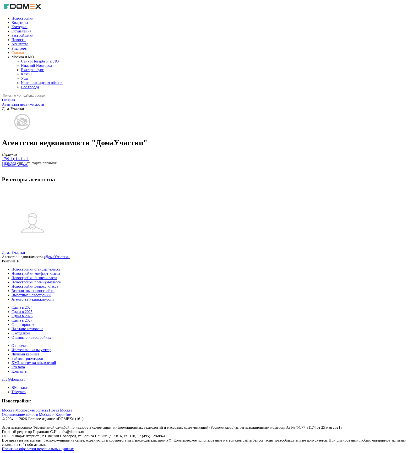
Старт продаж (22, 325)
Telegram (18, 392)
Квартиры (19, 23)
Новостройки (22, 18)
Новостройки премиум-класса (36, 282)
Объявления (21, 31)
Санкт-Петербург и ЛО (40, 61)
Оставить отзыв (15, 165)
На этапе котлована (27, 329)
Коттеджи (19, 27)
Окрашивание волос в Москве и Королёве (36, 414)
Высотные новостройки (31, 295)
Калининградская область (42, 83)
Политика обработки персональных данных (38, 449)
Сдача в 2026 (22, 316)
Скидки (17, 53)
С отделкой (20, 333)
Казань (26, 74)
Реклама (18, 367)
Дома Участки (13, 252)
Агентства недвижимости (32, 299)
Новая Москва (60, 410)
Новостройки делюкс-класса (34, 286)
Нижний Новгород (36, 65)
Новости (18, 40)
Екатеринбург (32, 70)
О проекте (19, 346)
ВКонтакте (20, 387)
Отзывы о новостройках (31, 337)
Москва (8, 410)
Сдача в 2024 (22, 307)
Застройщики (22, 35)
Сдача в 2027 (22, 320)
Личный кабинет (25, 354)
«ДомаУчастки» (57, 257)
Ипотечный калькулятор (31, 350)
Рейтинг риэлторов (27, 358)
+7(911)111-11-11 (15, 159)
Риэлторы (19, 48)
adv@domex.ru (13, 379)
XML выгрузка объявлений (33, 363)
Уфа (24, 78)
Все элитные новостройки (32, 291)
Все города (30, 87)
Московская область (31, 410)
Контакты (19, 371)
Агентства (19, 44)
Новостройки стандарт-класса (35, 269)
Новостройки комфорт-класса (35, 273)
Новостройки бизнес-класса (34, 278)
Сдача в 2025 (22, 312)
